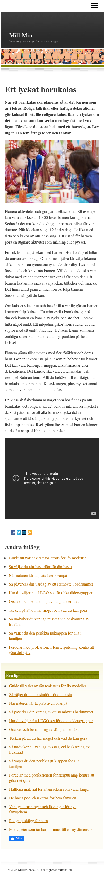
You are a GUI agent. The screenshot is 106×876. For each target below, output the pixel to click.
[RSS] (30, 532)
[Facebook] (13, 532)
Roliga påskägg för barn (28, 820)
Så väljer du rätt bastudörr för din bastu (40, 566)
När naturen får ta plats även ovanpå (38, 575)
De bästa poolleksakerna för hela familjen (42, 797)
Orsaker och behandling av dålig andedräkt (43, 601)
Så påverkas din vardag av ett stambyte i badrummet (51, 584)
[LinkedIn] (24, 532)
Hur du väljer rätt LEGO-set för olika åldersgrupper (50, 592)
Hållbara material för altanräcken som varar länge (49, 789)
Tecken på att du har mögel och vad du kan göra (48, 610)
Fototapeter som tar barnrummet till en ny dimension (51, 829)
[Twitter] (19, 532)
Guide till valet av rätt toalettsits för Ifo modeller (47, 557)
